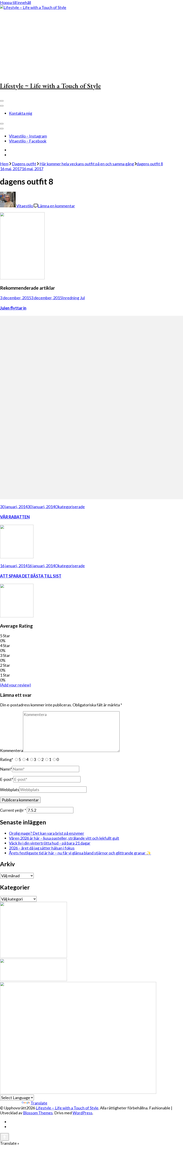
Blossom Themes (38, 1112)
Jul (82, 297)
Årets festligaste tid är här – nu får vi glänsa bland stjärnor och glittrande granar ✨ (80, 852)
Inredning (70, 297)
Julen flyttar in (13, 308)
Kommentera (11, 750)
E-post (6, 779)
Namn (6, 769)
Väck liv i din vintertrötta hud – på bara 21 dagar (49, 843)
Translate (39, 1102)
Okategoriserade (70, 506)
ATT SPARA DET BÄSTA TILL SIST (30, 575)
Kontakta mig (20, 113)
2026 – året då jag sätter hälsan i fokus (42, 847)
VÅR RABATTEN (15, 516)
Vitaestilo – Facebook (27, 140)
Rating (6, 759)
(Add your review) (15, 684)
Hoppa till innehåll (15, 2)
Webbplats (9, 789)
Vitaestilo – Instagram (28, 136)
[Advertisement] (91, 43)
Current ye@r (13, 810)
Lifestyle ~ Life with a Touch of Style (50, 85)
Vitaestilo (25, 205)
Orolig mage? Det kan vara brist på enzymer (46, 833)
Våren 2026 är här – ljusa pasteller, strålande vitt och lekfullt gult (64, 838)
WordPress (82, 1112)
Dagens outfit (24, 163)
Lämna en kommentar (56, 205)
